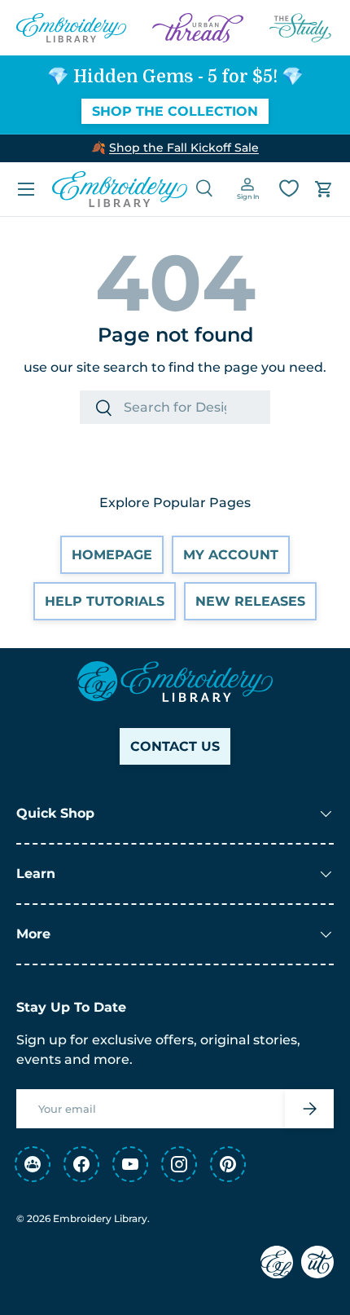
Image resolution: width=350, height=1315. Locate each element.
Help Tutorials (104, 601)
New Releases (250, 601)
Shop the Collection (175, 111)
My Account (230, 555)
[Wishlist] (289, 188)
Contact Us (175, 746)
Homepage (112, 555)
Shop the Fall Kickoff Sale (184, 147)
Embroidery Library (100, 1218)
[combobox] (175, 407)
